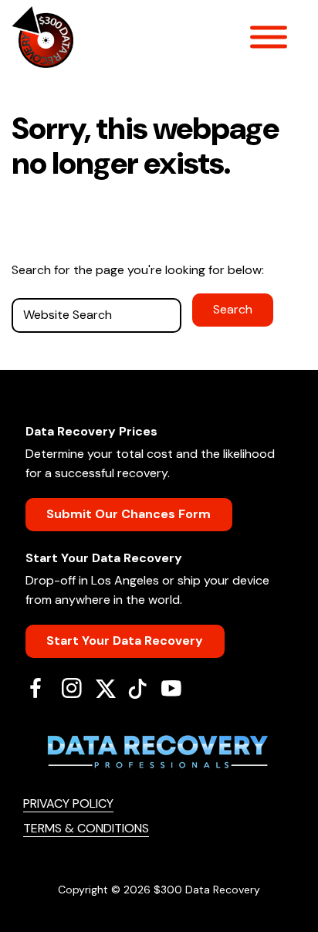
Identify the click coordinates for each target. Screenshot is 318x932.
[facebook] (41, 688)
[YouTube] (177, 688)
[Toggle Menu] (268, 37)
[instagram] (77, 688)
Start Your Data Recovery (124, 640)
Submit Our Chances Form (128, 514)
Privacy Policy (68, 803)
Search (232, 309)
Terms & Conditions (86, 828)
